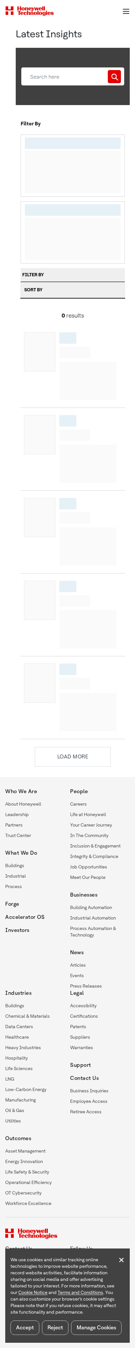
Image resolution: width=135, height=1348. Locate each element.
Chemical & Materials (27, 1016)
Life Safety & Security (27, 1172)
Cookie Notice (33, 1292)
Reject (55, 1327)
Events (77, 975)
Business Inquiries (89, 1090)
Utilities (13, 1120)
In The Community (89, 835)
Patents (78, 1026)
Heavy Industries (23, 1047)
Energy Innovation (24, 1161)
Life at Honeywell (88, 814)
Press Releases (86, 986)
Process (13, 886)
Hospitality (16, 1058)
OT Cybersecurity (23, 1192)
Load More (72, 757)
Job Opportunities (88, 866)
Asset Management (25, 1151)
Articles (78, 965)
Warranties (81, 1047)
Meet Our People (88, 877)
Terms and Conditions (80, 1292)
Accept (25, 1327)
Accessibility (83, 1005)
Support (80, 1065)
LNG (9, 1079)
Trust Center (18, 835)
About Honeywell (23, 804)
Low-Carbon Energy (26, 1089)
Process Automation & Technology (93, 932)
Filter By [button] (33, 274)
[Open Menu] (126, 11)
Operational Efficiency (28, 1182)
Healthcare (17, 1037)
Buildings (14, 865)
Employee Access (88, 1101)
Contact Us (84, 1078)
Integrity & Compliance (94, 856)
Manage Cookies (96, 1327)
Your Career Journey (91, 825)
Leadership (17, 814)
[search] (114, 76)
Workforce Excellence (28, 1203)
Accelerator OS (25, 917)
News (77, 952)
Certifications (84, 1016)
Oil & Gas (14, 1110)
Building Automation (91, 907)
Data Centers (19, 1026)
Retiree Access (86, 1111)
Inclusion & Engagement (95, 845)
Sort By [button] (33, 289)
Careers (78, 804)
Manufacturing (20, 1099)
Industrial (15, 876)
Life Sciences (19, 1068)
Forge (12, 904)
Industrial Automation (93, 917)
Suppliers (80, 1037)
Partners (14, 825)
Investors (17, 930)
